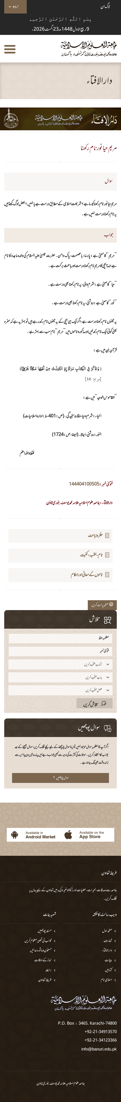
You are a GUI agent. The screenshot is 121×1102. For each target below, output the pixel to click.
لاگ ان (105, 7)
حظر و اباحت (95, 536)
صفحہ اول (107, 931)
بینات (108, 960)
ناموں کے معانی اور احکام (87, 575)
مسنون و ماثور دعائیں (40, 950)
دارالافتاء (107, 950)
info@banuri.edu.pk (99, 1049)
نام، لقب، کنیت (91, 555)
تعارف (108, 941)
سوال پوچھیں (62, 778)
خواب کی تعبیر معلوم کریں (37, 941)
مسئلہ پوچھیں (44, 931)
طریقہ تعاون (44, 980)
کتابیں (108, 970)
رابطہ (48, 970)
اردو (15, 7)
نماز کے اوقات (42, 960)
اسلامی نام (106, 980)
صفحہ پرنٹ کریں (100, 605)
